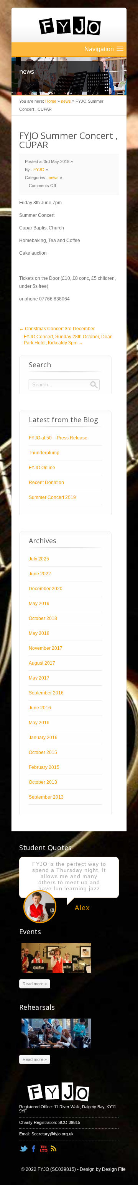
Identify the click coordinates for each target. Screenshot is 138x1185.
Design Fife (114, 1169)
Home (50, 101)
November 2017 (45, 648)
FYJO (38, 169)
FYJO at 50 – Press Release (58, 438)
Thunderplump (44, 452)
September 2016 (46, 693)
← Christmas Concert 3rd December (57, 328)
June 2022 (40, 573)
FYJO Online (42, 467)
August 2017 (42, 663)
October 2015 (43, 752)
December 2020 (45, 588)
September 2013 (46, 797)
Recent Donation (46, 482)
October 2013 (43, 782)
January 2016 (43, 737)
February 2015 (44, 767)
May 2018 (39, 633)
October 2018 (43, 618)
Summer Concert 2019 (52, 497)
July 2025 (39, 559)
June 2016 (40, 707)
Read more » (35, 984)
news (66, 101)
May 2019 (39, 603)
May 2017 (39, 678)
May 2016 (39, 722)
